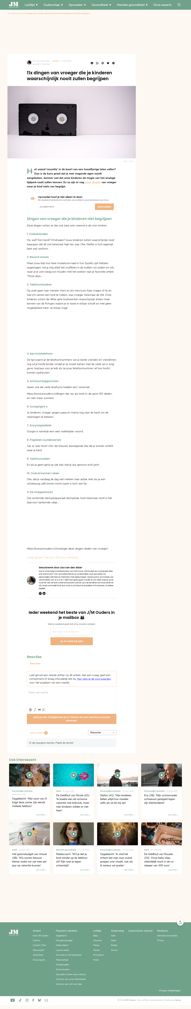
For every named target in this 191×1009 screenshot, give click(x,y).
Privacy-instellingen (170, 990)
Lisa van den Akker (41, 61)
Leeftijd (30, 5)
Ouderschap (52, 5)
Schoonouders (63, 969)
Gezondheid (100, 5)
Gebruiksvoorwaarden (167, 935)
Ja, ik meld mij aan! (71, 641)
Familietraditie (62, 964)
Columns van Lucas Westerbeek (71, 979)
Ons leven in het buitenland (68, 955)
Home (10, 13)
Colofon (36, 940)
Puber (96, 959)
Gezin (113, 940)
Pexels (131, 161)
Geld (113, 935)
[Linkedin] (44, 593)
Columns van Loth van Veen (69, 984)
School (114, 950)
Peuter (96, 945)
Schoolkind (98, 955)
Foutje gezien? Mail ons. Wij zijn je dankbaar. (53, 557)
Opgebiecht (61, 935)
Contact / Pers (39, 945)
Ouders (17, 13)
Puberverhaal (62, 959)
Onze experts (162, 5)
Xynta (178, 1000)
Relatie (114, 945)
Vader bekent (62, 945)
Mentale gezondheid (130, 5)
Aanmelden (104, 206)
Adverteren (38, 955)
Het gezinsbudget (64, 940)
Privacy (160, 940)
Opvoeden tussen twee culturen (71, 974)
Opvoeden (76, 5)
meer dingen (93, 182)
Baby (95, 935)
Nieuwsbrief (38, 950)
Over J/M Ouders (40, 935)
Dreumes (97, 940)
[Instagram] (40, 593)
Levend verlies (62, 950)
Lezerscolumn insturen (140, 930)
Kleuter (96, 950)
